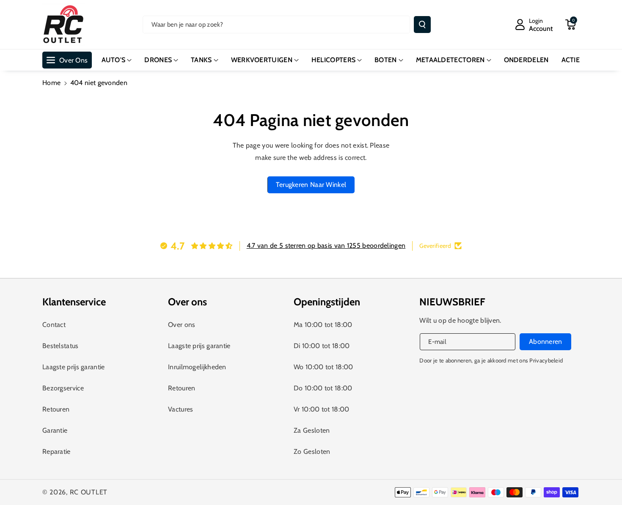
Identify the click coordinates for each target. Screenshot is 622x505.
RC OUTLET (88, 492)
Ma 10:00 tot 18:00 (323, 325)
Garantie (54, 430)
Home (51, 83)
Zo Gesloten (312, 451)
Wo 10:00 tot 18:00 (323, 367)
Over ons (181, 325)
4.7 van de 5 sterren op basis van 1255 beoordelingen (326, 246)
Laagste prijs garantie (73, 367)
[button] (570, 24)
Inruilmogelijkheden (197, 367)
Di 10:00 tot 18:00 (322, 346)
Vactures (180, 409)
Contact (54, 325)
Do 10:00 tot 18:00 (323, 388)
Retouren (55, 409)
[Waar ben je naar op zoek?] (422, 24)
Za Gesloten (312, 430)
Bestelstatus (60, 346)
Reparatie (56, 451)
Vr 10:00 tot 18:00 (321, 409)
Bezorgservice (63, 388)
